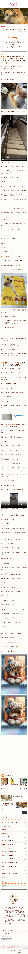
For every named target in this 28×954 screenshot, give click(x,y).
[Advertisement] (14, 754)
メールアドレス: (5, 933)
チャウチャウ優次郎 (14, 859)
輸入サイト (4, 269)
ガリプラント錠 (5, 256)
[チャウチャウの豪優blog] (14, 7)
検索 (2, 809)
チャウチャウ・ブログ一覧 (14, 822)
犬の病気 (3, 26)
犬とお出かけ (14, 848)
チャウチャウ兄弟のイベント (14, 866)
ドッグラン (14, 870)
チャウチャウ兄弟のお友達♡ (14, 862)
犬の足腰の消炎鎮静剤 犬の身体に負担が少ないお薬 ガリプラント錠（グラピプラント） (15, 42)
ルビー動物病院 (9, 424)
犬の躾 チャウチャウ (14, 826)
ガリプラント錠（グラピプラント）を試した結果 (15, 47)
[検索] (24, 812)
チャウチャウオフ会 (14, 840)
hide (18, 37)
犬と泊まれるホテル (14, 844)
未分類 (14, 877)
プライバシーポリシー (11, 950)
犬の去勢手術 (14, 837)
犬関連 (14, 829)
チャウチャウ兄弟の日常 (14, 851)
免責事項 (19, 950)
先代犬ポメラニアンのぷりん (14, 873)
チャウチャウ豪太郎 (14, 855)
